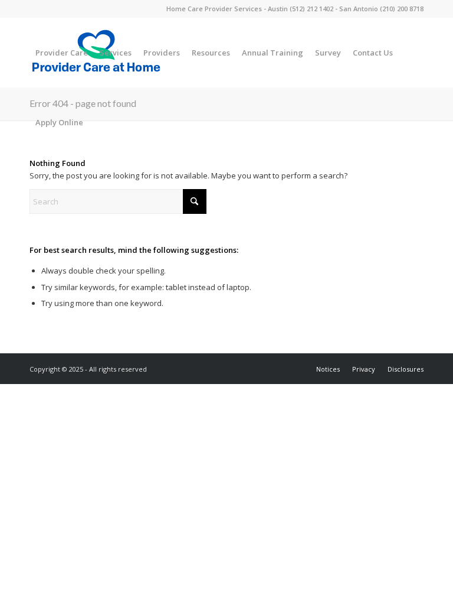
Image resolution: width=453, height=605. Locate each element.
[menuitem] (61, 52)
